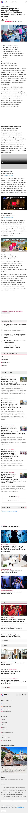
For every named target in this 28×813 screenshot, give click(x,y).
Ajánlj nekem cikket (12, 500)
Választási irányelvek (6, 740)
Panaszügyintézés (6, 737)
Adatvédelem (5, 729)
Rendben (3, 811)
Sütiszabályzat (20, 807)
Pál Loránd (7, 19)
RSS (3, 735)
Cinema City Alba (8, 175)
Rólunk (3, 719)
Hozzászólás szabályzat (7, 732)
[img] (4, 2)
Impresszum (5, 724)
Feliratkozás (14, 800)
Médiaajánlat (5, 727)
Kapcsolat (4, 722)
